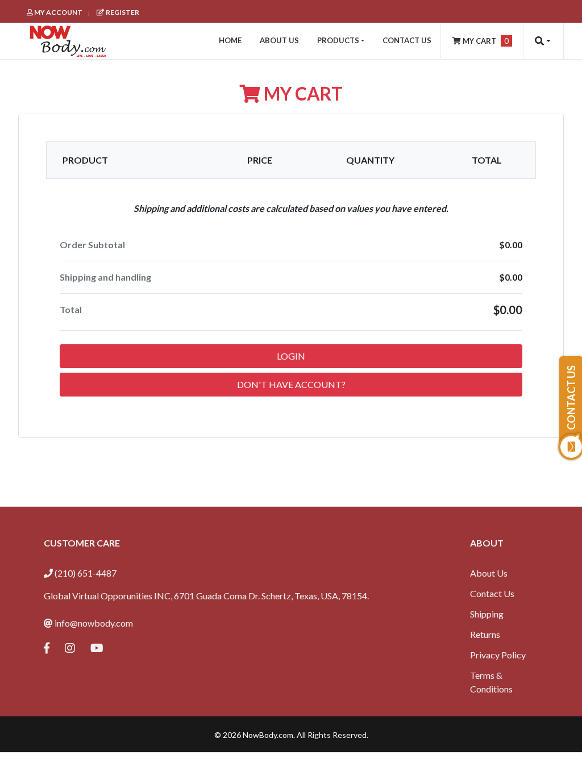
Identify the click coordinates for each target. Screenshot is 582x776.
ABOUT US (279, 40)
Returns (485, 634)
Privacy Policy (498, 654)
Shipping (487, 613)
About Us (489, 573)
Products (338, 40)
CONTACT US (407, 40)
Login (291, 356)
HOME (230, 40)
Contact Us (492, 593)
